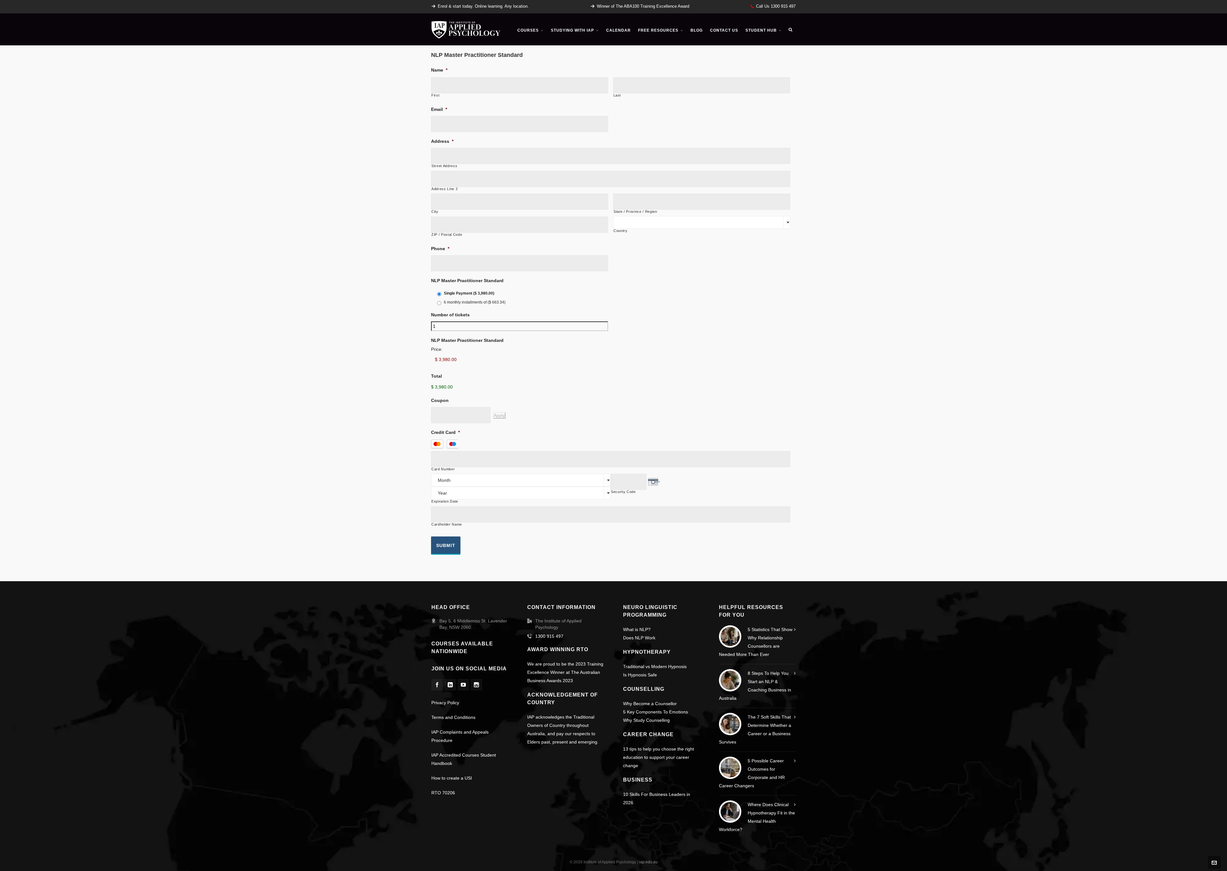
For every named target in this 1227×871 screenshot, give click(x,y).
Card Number (443, 469)
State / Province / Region (635, 211)
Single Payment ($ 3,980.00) (469, 293)
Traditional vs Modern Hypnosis (655, 666)
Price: (437, 349)
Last (617, 95)
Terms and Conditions (453, 717)
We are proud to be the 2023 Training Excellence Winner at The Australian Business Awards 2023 (565, 672)
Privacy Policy (445, 702)
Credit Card (445, 432)
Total (436, 376)
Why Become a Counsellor (650, 703)
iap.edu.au (648, 862)
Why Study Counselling (646, 720)
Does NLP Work (639, 637)
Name (439, 70)
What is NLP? (637, 629)
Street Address (444, 166)
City (434, 211)
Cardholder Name (446, 524)
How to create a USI (451, 778)
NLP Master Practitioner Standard (467, 280)
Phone (440, 248)
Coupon (440, 400)
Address (442, 141)
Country (621, 231)
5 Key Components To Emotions (655, 711)
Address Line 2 (444, 189)
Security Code (623, 492)
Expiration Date (444, 501)
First (435, 95)
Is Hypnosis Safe (640, 674)
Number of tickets (450, 314)
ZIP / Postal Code (446, 234)
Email (439, 109)
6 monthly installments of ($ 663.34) (474, 302)
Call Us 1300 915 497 (776, 6)
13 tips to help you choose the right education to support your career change (658, 757)
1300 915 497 (549, 636)
